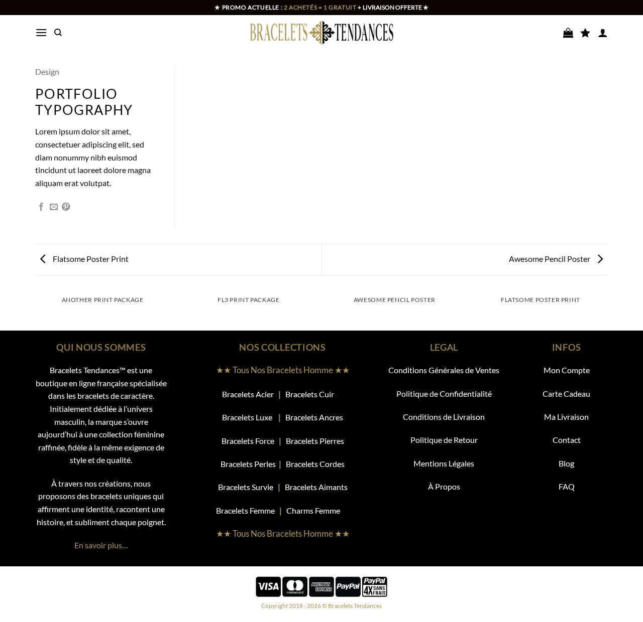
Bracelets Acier (248, 394)
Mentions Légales (443, 463)
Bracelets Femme (246, 510)
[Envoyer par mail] (54, 207)
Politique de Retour (444, 439)
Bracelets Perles (248, 464)
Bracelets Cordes (315, 464)
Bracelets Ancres (314, 417)
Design (47, 71)
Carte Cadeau (566, 393)
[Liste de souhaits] (585, 33)
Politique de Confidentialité (444, 393)
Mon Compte (567, 370)
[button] (41, 32)
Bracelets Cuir (309, 394)
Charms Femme (317, 510)
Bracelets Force (248, 440)
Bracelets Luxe (247, 417)
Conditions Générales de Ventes (443, 370)
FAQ (567, 486)
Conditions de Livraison (444, 416)
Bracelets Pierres (315, 440)
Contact (567, 439)
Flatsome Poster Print (90, 258)
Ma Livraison (566, 416)
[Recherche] (58, 32)
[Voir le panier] (568, 33)
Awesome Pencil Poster (550, 258)
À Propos (444, 486)
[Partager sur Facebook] (41, 207)
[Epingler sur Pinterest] (66, 207)
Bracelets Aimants (316, 487)
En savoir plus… (101, 545)
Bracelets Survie (245, 487)
